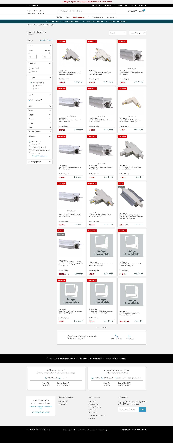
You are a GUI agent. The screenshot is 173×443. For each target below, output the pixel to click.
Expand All (43, 40)
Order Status (93, 412)
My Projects (131, 11)
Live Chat (134, 5)
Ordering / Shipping (95, 407)
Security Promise (93, 430)
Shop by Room (63, 401)
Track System (50, 25)
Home (29, 25)
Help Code (92, 418)
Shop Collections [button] (98, 17)
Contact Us (92, 401)
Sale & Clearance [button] (78, 17)
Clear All (50, 40)
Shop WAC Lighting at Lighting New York (41, 407)
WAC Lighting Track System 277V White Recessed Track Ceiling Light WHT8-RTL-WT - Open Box (71, 263)
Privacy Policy (67, 430)
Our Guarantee (97, 5)
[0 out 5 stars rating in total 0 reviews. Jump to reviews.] (79, 82)
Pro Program (108, 5)
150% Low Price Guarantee (97, 415)
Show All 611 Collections (39, 156)
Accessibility (103, 430)
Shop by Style (63, 404)
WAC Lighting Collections (39, 25)
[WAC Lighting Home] (35, 11)
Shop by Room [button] (111, 17)
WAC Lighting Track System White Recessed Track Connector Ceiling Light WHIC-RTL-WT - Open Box (131, 216)
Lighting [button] (59, 17)
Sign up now (86, 2)
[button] (142, 5)
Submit (142, 409)
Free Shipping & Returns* (34, 5)
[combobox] (86, 11)
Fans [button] (67, 17)
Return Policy (93, 409)
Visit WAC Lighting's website (41, 412)
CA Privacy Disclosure (79, 430)
